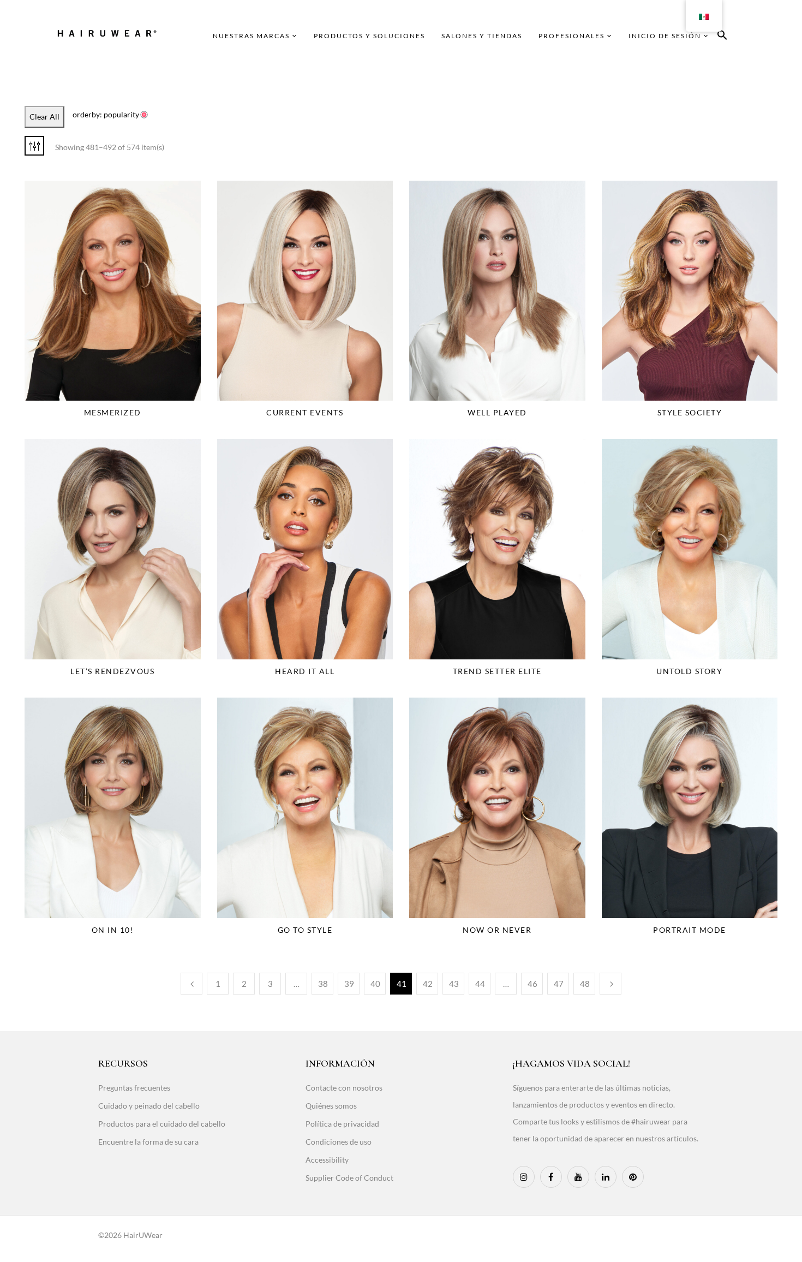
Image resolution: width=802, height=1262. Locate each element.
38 (323, 984)
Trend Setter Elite (497, 671)
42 (428, 984)
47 (559, 984)
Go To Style (305, 929)
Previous (191, 984)
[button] (722, 37)
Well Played (497, 412)
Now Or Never (497, 929)
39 (349, 984)
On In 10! (113, 929)
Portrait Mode (689, 929)
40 (375, 984)
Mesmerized (112, 412)
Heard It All (304, 671)
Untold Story (689, 671)
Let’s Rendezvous (112, 671)
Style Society (689, 412)
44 (480, 984)
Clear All (44, 116)
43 (454, 984)
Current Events (304, 412)
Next (610, 984)
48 (585, 984)
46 (532, 984)
